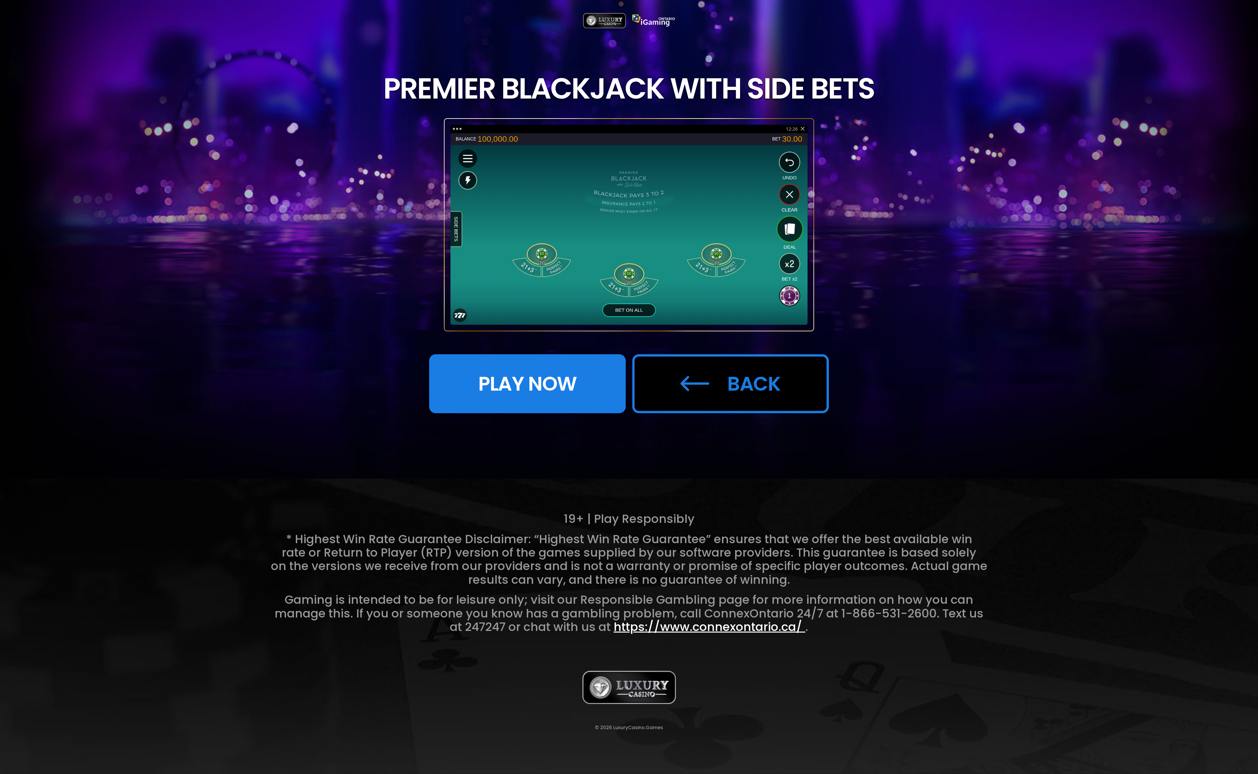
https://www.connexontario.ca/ (709, 626)
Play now (527, 383)
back (754, 383)
